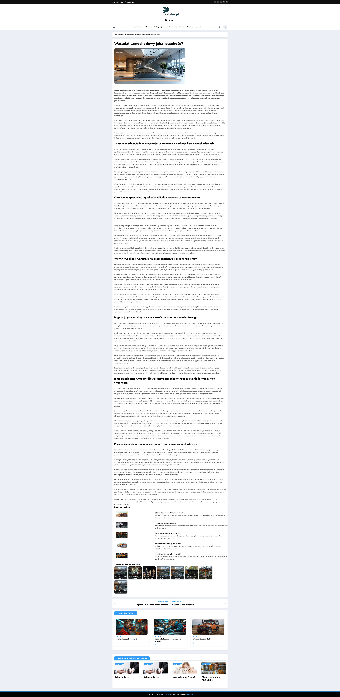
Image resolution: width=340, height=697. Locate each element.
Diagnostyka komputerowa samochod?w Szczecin (168, 640)
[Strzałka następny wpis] (225, 603)
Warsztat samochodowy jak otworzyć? (168, 554)
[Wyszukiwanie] (219, 27)
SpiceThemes (189, 694)
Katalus (169, 20)
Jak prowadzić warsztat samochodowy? (168, 533)
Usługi (181, 27)
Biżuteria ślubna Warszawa (183, 604)
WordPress (166, 694)
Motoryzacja (158, 27)
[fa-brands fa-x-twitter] (218, 2)
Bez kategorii (120, 664)
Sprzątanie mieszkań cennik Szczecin (152, 604)
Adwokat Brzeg (122, 677)
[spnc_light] (225, 27)
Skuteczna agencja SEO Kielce (211, 679)
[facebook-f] (215, 2)
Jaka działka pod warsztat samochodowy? (169, 513)
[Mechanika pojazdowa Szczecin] (132, 627)
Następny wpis (176, 601)
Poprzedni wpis (163, 601)
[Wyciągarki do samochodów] (208, 627)
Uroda (175, 27)
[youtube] (227, 2)
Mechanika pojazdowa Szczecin (127, 639)
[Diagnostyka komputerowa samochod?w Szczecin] (170, 627)
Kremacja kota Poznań (184, 677)
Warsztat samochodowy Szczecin (166, 523)
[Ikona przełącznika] (113, 27)
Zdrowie (198, 27)
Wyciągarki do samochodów (202, 639)
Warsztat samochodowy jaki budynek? (168, 543)
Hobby (148, 27)
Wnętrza (190, 27)
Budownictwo (137, 27)
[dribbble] (221, 2)
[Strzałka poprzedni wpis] (114, 603)
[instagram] (224, 2)
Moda (169, 27)
